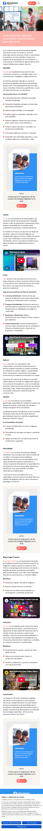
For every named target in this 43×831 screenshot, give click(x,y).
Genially (5, 72)
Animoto (6, 626)
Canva (5, 219)
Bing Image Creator (9, 561)
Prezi (4, 279)
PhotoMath (7, 453)
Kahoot (5, 364)
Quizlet (5, 401)
